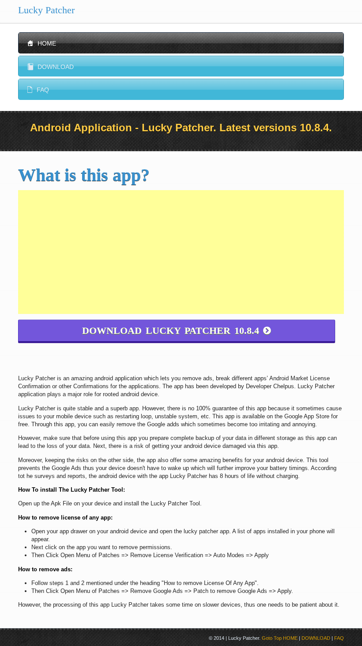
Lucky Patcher (46, 9)
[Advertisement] (181, 252)
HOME (290, 638)
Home (41, 43)
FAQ (339, 638)
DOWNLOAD (316, 638)
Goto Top (272, 638)
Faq (38, 90)
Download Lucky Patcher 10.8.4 (176, 330)
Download (50, 67)
